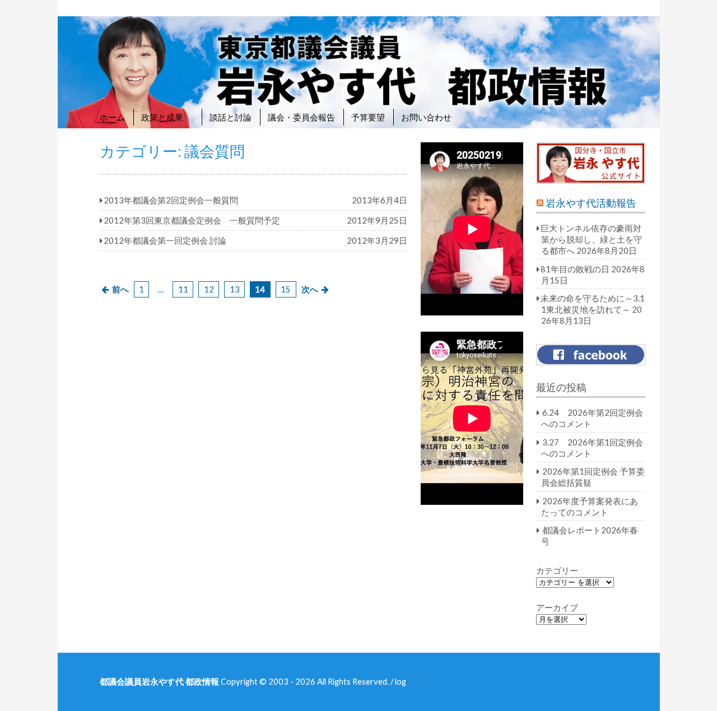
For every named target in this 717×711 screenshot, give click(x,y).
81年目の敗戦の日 (575, 269)
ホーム (112, 117)
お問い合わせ (426, 117)
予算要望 (368, 117)
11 (183, 289)
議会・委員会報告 (301, 117)
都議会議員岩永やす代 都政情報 (159, 681)
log (400, 681)
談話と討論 (230, 117)
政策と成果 (167, 117)
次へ (309, 289)
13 (235, 289)
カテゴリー (557, 570)
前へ (120, 289)
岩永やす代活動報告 (591, 203)
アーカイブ (557, 607)
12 (209, 289)
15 (286, 289)
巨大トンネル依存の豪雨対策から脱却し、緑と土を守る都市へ (591, 239)
